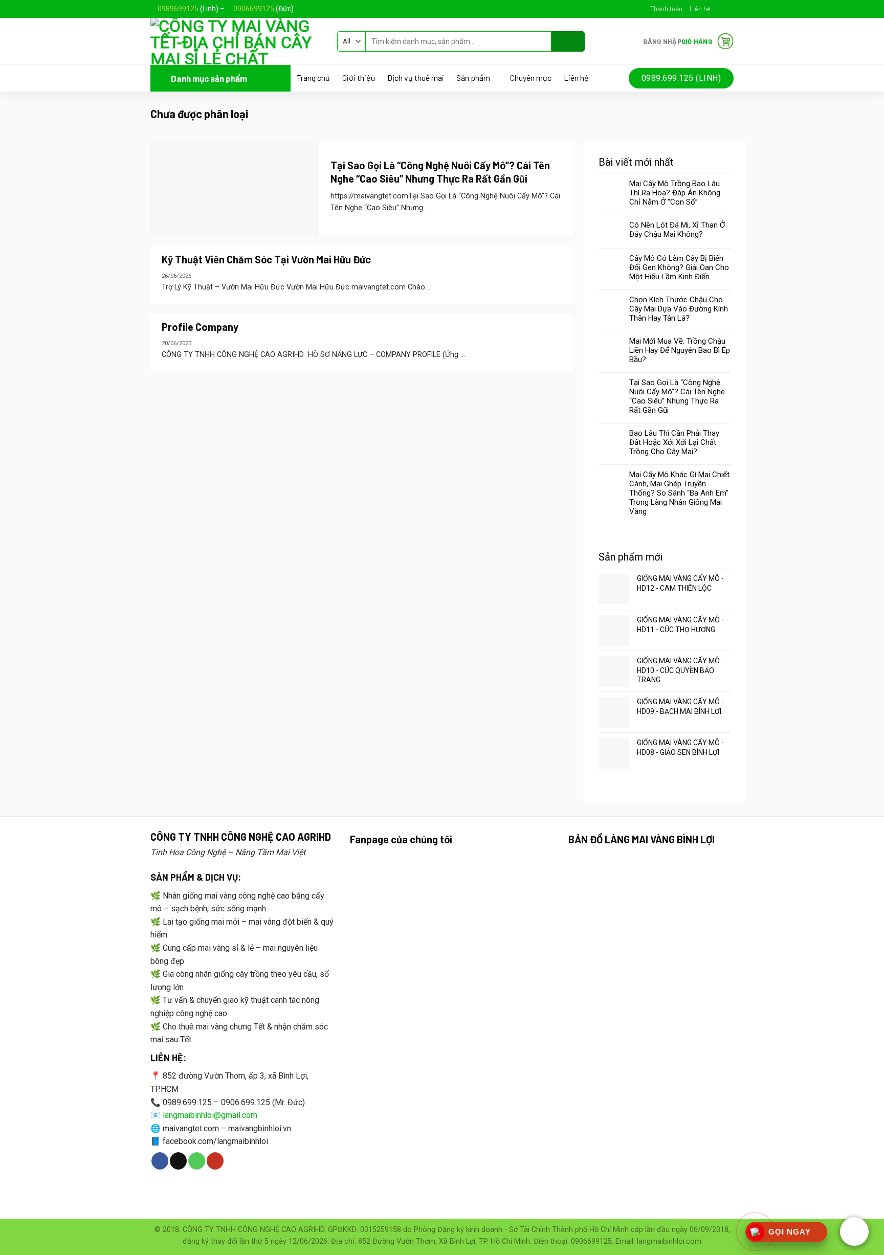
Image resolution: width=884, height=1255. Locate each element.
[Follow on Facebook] (719, 8)
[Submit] (568, 41)
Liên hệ (700, 9)
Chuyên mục (530, 78)
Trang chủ (313, 78)
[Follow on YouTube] (215, 1161)
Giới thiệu (358, 78)
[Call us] (196, 1161)
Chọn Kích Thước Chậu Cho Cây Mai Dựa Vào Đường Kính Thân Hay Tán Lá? (678, 309)
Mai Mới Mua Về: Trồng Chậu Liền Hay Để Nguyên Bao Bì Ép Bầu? (679, 350)
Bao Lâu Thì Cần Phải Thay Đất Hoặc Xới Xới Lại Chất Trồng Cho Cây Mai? (674, 442)
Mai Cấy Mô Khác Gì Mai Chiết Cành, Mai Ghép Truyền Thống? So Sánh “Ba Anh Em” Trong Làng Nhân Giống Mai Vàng (679, 493)
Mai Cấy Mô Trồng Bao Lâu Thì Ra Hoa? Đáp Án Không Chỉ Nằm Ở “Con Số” (674, 193)
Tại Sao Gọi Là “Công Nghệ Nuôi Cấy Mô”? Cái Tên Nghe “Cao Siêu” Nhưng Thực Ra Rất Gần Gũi (677, 396)
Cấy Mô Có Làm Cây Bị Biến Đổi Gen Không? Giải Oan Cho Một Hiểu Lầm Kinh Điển (679, 267)
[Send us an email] (728, 8)
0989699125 (178, 9)
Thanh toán (666, 9)
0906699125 (253, 9)
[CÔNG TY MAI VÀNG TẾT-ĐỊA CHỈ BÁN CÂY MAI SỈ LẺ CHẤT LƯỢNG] (236, 41)
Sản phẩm (473, 78)
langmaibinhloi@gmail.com (210, 1115)
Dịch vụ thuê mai (415, 78)
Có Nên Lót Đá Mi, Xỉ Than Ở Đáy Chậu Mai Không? (677, 229)
